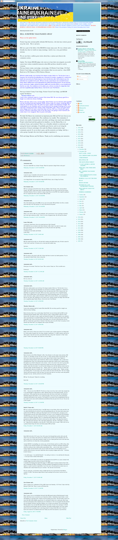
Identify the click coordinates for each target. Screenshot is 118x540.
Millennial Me (82, 108)
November (81, 151)
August (81, 199)
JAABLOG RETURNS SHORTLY (85, 62)
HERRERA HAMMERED (85, 192)
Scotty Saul (82, 112)
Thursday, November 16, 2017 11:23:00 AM (34, 271)
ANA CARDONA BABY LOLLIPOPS (88, 155)
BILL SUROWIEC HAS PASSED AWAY (87, 171)
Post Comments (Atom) (31, 521)
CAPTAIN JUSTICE (84, 106)
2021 (79, 138)
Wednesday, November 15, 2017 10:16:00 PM (34, 217)
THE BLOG (29, 7)
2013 (79, 223)
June (80, 203)
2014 (79, 221)
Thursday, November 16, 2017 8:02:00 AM (33, 259)
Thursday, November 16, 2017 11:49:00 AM (34, 281)
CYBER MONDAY (83, 157)
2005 (79, 241)
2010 (79, 230)
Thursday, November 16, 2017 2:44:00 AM (33, 234)
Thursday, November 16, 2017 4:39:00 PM (33, 301)
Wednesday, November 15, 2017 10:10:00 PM (34, 195)
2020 (79, 140)
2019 (79, 143)
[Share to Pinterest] (43, 153)
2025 (79, 130)
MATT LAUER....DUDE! (85, 153)
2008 (79, 234)
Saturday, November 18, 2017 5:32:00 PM (33, 488)
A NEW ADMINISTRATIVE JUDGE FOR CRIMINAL (88, 175)
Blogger (65, 529)
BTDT (80, 103)
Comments (80, 79)
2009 (79, 232)
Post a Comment (26, 515)
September (82, 197)
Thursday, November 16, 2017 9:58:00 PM (33, 348)
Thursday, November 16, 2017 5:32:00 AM (33, 248)
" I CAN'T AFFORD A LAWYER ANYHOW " (87, 164)
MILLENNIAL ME (83, 160)
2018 (79, 145)
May (80, 205)
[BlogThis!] (39, 153)
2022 (79, 136)
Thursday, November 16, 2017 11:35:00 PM (34, 402)
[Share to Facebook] (42, 153)
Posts (79, 76)
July (80, 201)
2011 (79, 228)
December (81, 149)
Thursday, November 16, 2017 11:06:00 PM (34, 384)
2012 (79, 226)
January (81, 214)
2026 (79, 127)
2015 (79, 219)
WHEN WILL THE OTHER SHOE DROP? (87, 168)
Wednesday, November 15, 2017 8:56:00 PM (34, 167)
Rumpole (81, 110)
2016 (79, 217)
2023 (79, 134)
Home (46, 518)
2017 (79, 147)
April (80, 208)
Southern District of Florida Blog (86, 49)
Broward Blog (81, 61)
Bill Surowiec (27, 155)
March (81, 210)
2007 (79, 237)
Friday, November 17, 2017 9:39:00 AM (33, 477)
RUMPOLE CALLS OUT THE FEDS (88, 178)
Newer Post (23, 518)
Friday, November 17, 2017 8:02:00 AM (33, 426)
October (81, 194)
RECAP (81, 180)
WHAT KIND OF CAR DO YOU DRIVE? (86, 189)
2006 (79, 239)
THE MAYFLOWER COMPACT (86, 162)
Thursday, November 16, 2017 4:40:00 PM (33, 324)
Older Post (68, 518)
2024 (79, 132)
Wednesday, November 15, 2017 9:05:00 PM (34, 181)
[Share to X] (40, 153)
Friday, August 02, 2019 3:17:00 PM (32, 511)
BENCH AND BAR (83, 182)
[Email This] (37, 153)
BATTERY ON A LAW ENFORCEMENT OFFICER (86, 185)
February (81, 212)
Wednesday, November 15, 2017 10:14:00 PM (34, 206)
